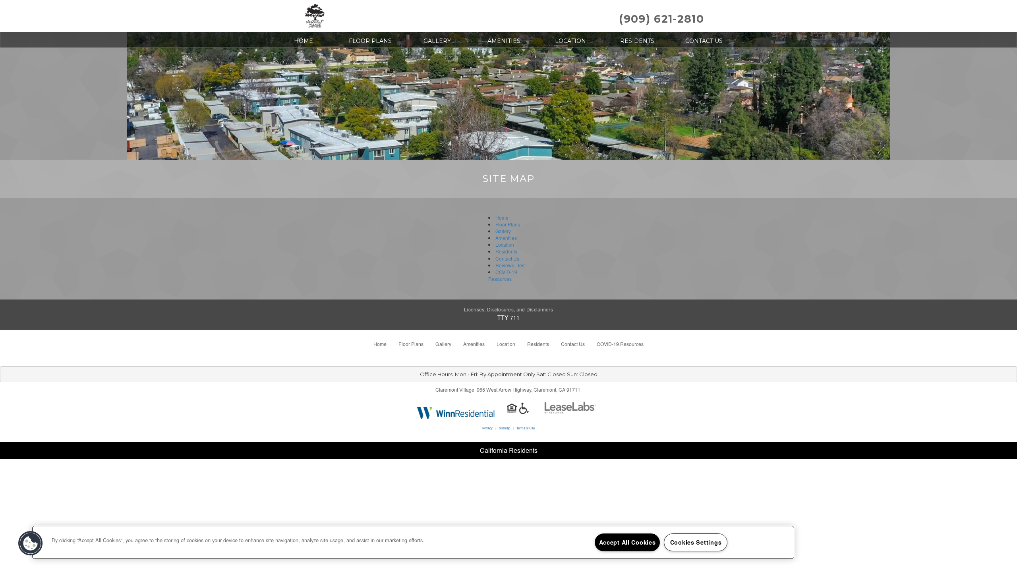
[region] (413, 542)
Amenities (503, 40)
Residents (637, 40)
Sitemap (504, 428)
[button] (30, 543)
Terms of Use (525, 428)
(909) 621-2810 (661, 18)
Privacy (487, 428)
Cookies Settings (696, 542)
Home (303, 40)
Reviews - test (510, 265)
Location (570, 40)
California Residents (509, 450)
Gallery (437, 40)
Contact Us (704, 40)
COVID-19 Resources (502, 275)
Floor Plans (370, 40)
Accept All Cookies (627, 542)
